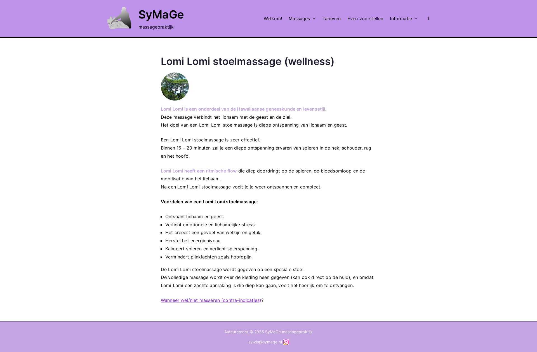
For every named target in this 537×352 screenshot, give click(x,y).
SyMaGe (161, 14)
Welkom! (273, 18)
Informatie (401, 18)
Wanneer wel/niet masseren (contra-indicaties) (211, 300)
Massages (299, 18)
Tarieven (331, 18)
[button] (313, 19)
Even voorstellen (365, 18)
